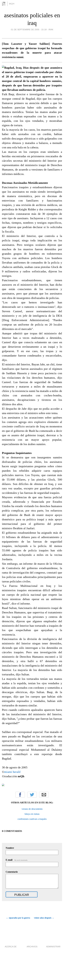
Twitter (32, 795)
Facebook (20, 795)
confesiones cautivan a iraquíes (32, 819)
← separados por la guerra (18, 918)
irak (51, 29)
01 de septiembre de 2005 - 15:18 (29, 29)
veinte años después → (44, 918)
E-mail (17, 860)
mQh (11, 4)
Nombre (10, 848)
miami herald (12, 771)
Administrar (53, 946)
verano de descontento (32, 809)
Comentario (12, 872)
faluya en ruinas (32, 814)
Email (44, 795)
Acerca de (11, 946)
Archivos (32, 946)
